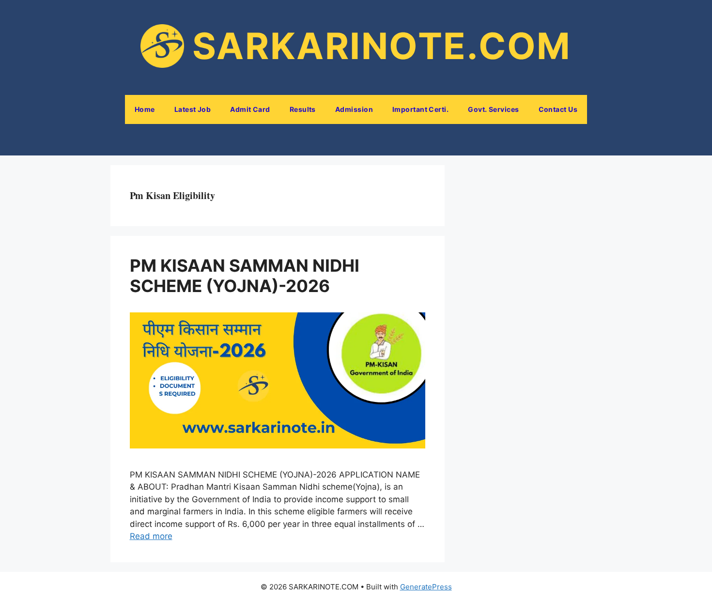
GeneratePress (426, 586)
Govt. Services (493, 109)
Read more (151, 536)
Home (145, 109)
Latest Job (192, 109)
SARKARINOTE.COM (382, 46)
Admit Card (250, 109)
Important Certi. (420, 109)
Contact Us (558, 109)
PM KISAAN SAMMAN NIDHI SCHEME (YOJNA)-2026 (244, 275)
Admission (354, 109)
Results (303, 109)
